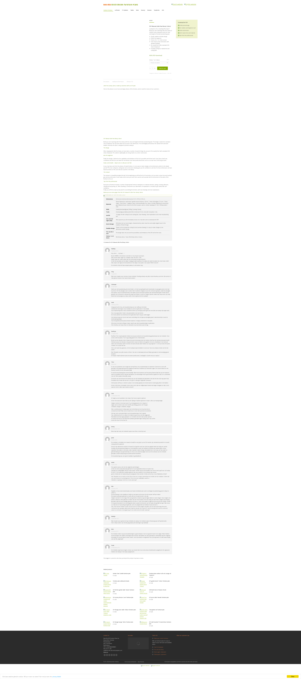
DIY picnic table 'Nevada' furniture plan (159, 597)
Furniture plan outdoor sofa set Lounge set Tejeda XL (160, 574)
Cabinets (156, 73)
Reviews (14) (130, 81)
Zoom (113, 94)
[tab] (106, 81)
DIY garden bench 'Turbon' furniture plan (159, 581)
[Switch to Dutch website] (177, 3)
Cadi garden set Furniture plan (156, 609)
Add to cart (162, 68)
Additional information (118, 81)
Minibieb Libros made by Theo (113, 121)
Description (106, 81)
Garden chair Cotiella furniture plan (121, 573)
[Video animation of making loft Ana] (138, 643)
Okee (292, 676)
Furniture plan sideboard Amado (121, 581)
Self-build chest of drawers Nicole (157, 590)
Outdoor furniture (162, 73)
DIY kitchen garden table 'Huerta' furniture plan (123, 590)
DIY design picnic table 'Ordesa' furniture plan (124, 609)
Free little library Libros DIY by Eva (143, 121)
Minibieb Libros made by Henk (113, 97)
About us (105, 652)
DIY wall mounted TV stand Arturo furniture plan (160, 622)
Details (117, 94)
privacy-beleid (57, 677)
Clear (168, 59)
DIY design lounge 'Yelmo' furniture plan (123, 622)
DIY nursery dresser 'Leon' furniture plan (123, 597)
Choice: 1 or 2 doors (154, 60)
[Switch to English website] (190, 3)
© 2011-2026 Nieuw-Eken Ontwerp (111, 661)
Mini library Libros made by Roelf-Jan (144, 97)
